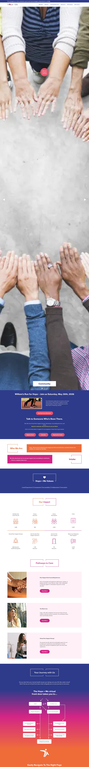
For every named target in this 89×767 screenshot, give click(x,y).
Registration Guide (58, 434)
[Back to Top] (87, 764)
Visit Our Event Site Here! (44, 413)
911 (49, 1)
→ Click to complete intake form (18, 460)
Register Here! (30, 434)
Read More (44, 591)
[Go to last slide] (4, 199)
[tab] (42, 388)
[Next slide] (85, 199)
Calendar (43, 434)
